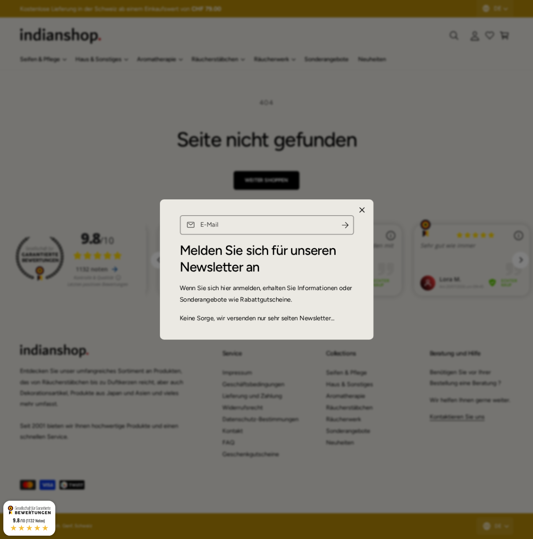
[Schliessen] (362, 210)
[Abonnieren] (345, 225)
